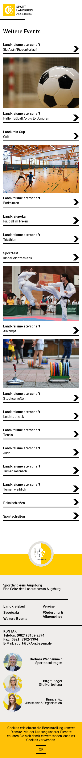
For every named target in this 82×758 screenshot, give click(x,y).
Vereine (49, 606)
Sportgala (11, 612)
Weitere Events (15, 618)
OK (41, 749)
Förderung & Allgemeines (53, 614)
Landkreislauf (14, 606)
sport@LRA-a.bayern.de (33, 643)
